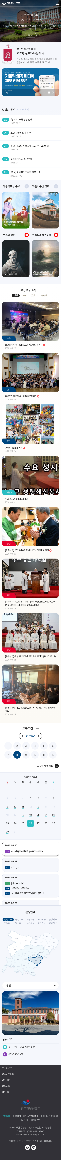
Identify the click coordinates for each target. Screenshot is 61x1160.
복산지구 (42, 923)
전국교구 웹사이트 (9, 1074)
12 (53, 754)
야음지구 (53, 923)
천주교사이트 (7, 1086)
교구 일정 (27, 728)
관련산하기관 (7, 1080)
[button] (45, 93)
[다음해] (39, 736)
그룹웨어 (6, 1116)
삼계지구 (30, 923)
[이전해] (22, 736)
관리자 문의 (36, 1120)
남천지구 (8, 919)
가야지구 (42, 919)
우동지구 (8, 923)
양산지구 (19, 923)
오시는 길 (24, 1120)
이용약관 (17, 1116)
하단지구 (30, 919)
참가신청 (5, 1092)
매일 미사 (30, 35)
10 (35, 754)
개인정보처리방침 (30, 1116)
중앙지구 (19, 919)
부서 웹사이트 (7, 1068)
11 (44, 754)
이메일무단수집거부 (49, 1116)
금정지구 (53, 919)
